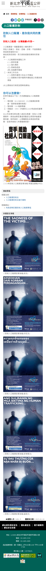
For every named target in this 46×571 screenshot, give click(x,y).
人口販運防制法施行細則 (16, 200)
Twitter (15, 20)
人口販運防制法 (12, 197)
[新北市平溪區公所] (26, 4)
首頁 (7, 14)
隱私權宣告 (26, 525)
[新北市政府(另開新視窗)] (11, 555)
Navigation (3, 3)
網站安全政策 (10, 528)
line (19, 20)
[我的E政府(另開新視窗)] (39, 555)
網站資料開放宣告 (10, 525)
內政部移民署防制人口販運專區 (18, 208)
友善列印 (22, 20)
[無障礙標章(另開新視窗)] (28, 555)
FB (12, 20)
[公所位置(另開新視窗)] (22, 561)
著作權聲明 (39, 525)
